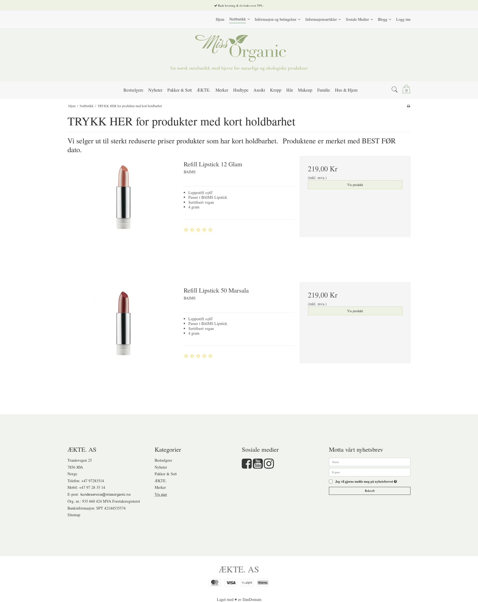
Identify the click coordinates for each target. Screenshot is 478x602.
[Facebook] (247, 466)
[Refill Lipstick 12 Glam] (122, 211)
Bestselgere (163, 460)
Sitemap (73, 514)
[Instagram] (269, 466)
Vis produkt (355, 184)
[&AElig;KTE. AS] (239, 54)
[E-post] (370, 471)
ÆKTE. (161, 480)
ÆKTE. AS (239, 569)
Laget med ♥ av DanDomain (239, 599)
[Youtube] (258, 466)
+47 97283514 (92, 480)
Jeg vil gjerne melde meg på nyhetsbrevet (366, 482)
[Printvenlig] (408, 106)
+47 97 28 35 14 (92, 487)
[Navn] (370, 461)
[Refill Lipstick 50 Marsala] (122, 337)
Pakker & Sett (166, 473)
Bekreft (370, 491)
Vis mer (161, 494)
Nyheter (161, 467)
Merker (160, 487)
